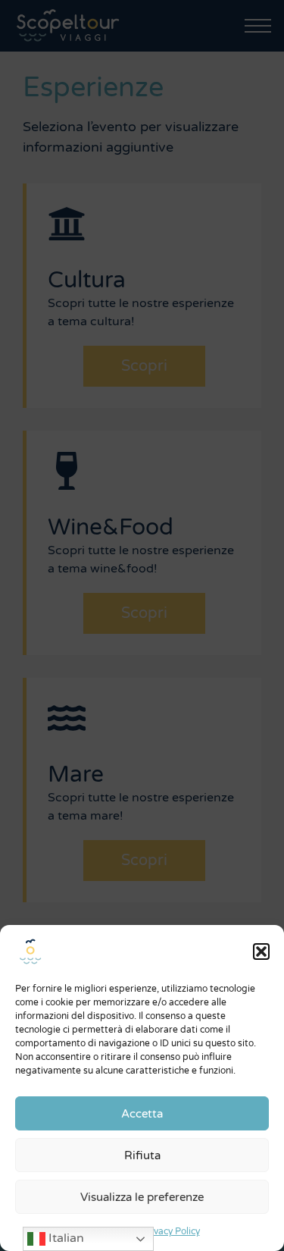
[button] (261, 951)
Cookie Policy (105, 1231)
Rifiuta (142, 1155)
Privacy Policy (171, 1231)
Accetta (142, 1114)
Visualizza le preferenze (142, 1197)
